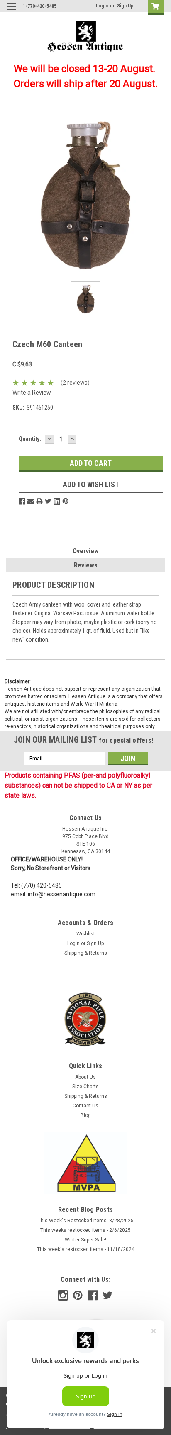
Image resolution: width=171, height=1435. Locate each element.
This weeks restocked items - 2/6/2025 (85, 1230)
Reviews (86, 565)
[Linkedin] (57, 501)
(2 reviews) (75, 382)
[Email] (30, 501)
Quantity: (30, 438)
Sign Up (125, 6)
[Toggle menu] (11, 11)
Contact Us (85, 1106)
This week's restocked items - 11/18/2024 (85, 1249)
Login (102, 6)
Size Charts (85, 1086)
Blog (86, 1115)
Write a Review (31, 392)
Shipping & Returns (85, 953)
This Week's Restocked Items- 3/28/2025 (86, 1221)
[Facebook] (22, 501)
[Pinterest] (65, 501)
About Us (85, 1077)
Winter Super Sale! (85, 1240)
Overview (86, 551)
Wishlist (85, 934)
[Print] (39, 501)
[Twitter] (48, 501)
